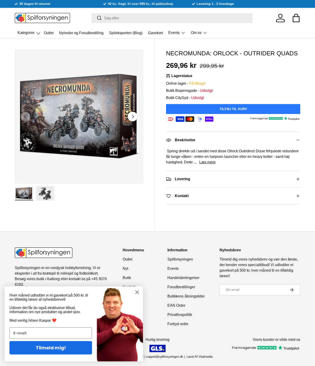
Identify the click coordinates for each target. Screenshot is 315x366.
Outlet (48, 33)
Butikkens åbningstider (186, 296)
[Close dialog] (137, 292)
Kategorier (29, 31)
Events (174, 33)
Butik (127, 278)
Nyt (125, 268)
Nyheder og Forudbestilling (81, 33)
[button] (296, 18)
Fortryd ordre (177, 324)
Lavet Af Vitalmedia (200, 356)
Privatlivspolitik (179, 315)
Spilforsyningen (180, 259)
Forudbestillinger (181, 287)
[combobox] (172, 18)
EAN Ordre (176, 305)
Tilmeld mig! (51, 348)
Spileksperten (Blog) (126, 33)
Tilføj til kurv (233, 109)
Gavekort (155, 33)
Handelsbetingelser (183, 278)
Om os (196, 33)
